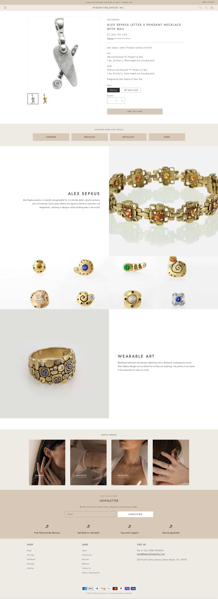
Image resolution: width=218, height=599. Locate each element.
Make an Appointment (91, 572)
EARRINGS (51, 137)
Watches (30, 568)
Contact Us (86, 568)
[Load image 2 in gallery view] (44, 98)
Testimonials (87, 555)
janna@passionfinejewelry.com (151, 554)
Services (85, 559)
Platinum (113, 90)
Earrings (30, 555)
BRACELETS (89, 137)
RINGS (167, 137)
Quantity (110, 95)
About (84, 550)
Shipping (110, 38)
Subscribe (135, 514)
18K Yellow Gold (131, 90)
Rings (29, 550)
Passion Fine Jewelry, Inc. (101, 593)
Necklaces (31, 559)
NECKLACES (128, 137)
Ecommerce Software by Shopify (121, 593)
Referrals (85, 563)
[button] (5, 7)
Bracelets (30, 563)
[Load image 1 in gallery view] (33, 98)
